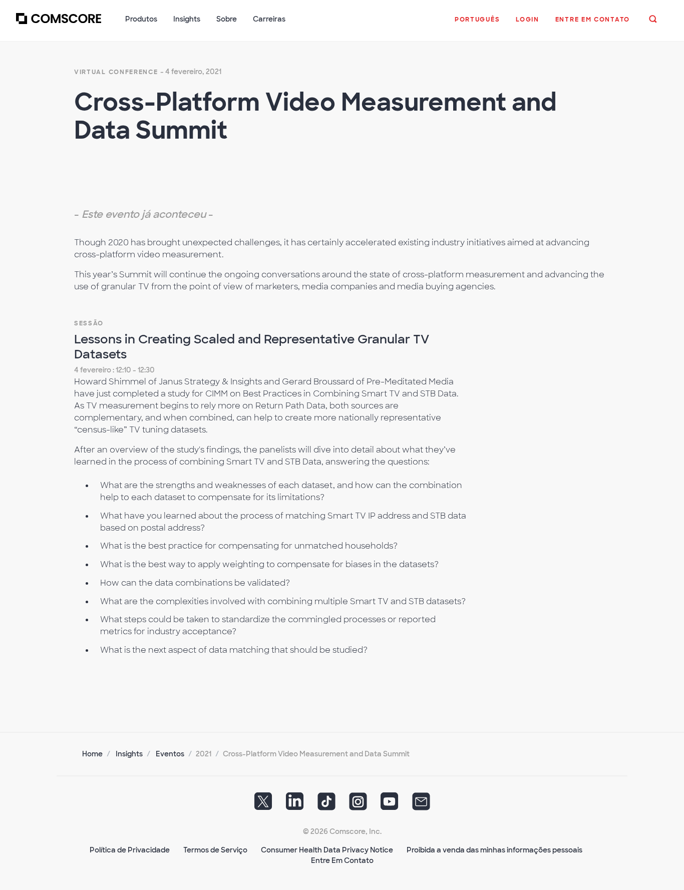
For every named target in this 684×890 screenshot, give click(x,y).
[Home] (58, 24)
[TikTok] (326, 804)
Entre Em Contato (342, 860)
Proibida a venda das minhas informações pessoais (494, 849)
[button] (477, 24)
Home (92, 753)
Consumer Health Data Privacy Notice (327, 849)
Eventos (170, 753)
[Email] (421, 804)
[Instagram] (358, 804)
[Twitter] (263, 804)
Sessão (89, 323)
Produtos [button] (141, 19)
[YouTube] (390, 804)
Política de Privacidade (130, 849)
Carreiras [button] (269, 19)
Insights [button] (186, 19)
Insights (129, 753)
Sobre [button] (226, 19)
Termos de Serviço (215, 849)
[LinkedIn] (295, 804)
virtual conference (116, 72)
